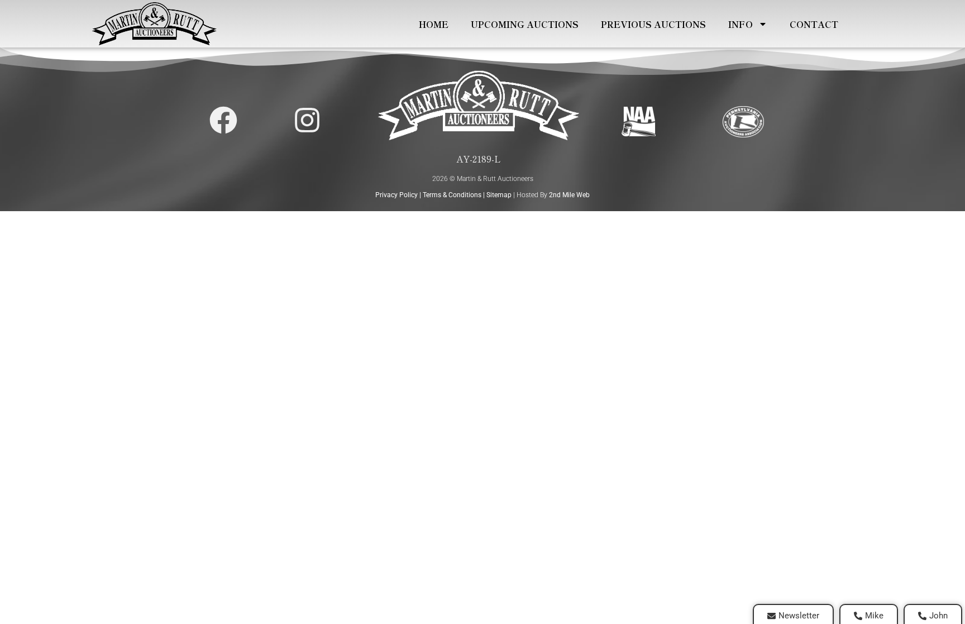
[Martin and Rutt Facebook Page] (223, 120)
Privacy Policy (396, 195)
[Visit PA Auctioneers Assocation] (743, 121)
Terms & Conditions (452, 195)
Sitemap (499, 195)
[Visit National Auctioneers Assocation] (638, 121)
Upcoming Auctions (525, 24)
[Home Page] (154, 24)
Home (433, 24)
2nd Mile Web (569, 195)
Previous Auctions (653, 24)
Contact (814, 24)
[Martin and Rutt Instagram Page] (307, 120)
